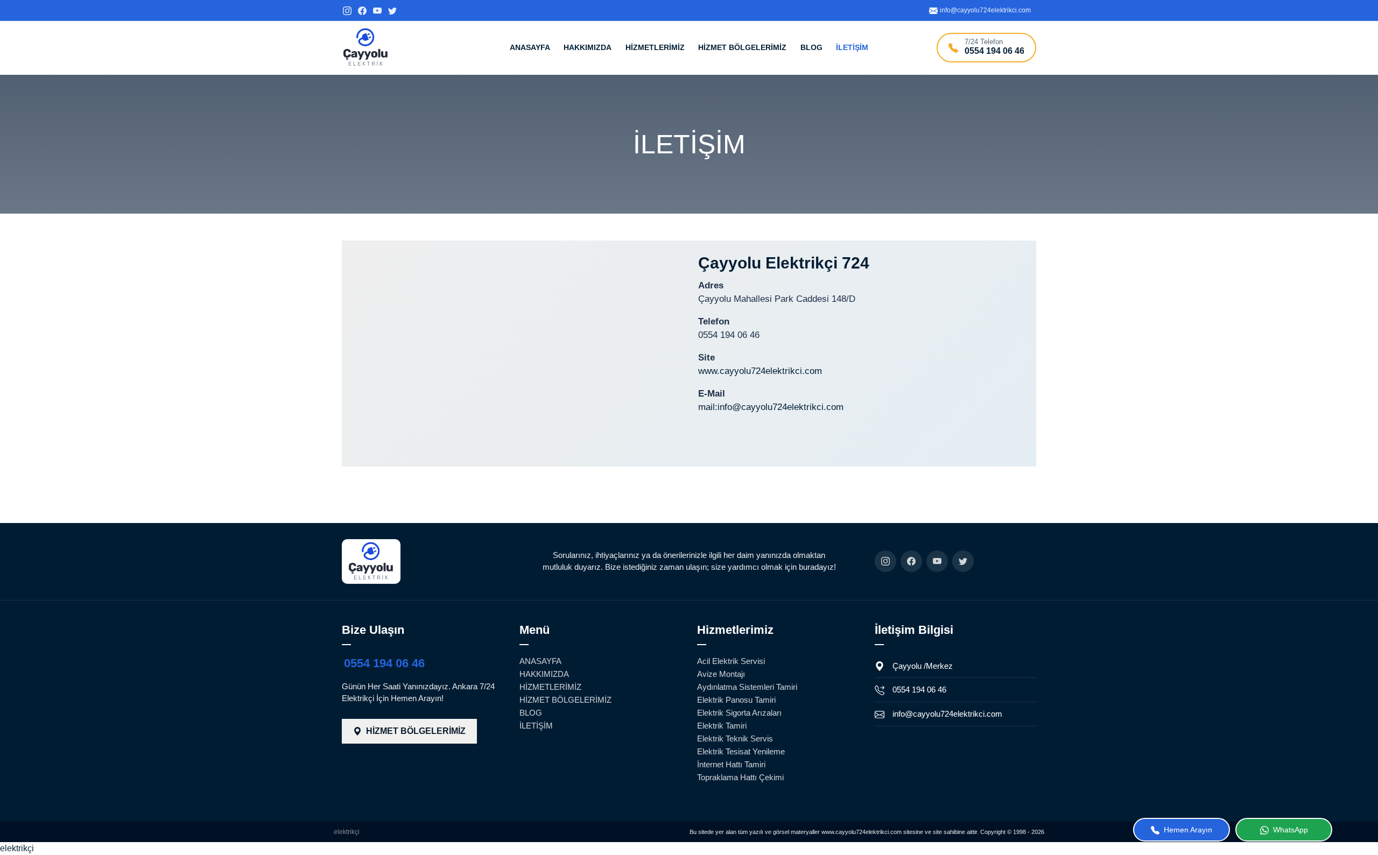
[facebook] (362, 10)
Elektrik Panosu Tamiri (736, 699)
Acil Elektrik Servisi (731, 661)
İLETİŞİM (852, 47)
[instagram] (347, 10)
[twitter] (392, 10)
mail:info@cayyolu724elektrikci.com (770, 407)
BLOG (811, 47)
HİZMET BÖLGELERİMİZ (742, 47)
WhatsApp (1289, 829)
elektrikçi (347, 832)
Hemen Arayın (1187, 829)
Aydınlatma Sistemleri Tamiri (747, 686)
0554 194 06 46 (384, 663)
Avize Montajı (721, 674)
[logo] (366, 47)
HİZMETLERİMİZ (655, 47)
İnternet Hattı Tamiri (731, 764)
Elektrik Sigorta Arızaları (739, 712)
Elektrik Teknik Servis (735, 738)
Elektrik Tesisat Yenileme (741, 751)
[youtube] (377, 10)
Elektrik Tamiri (722, 725)
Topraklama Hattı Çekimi (740, 777)
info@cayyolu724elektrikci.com (947, 713)
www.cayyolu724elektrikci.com (760, 371)
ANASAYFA (530, 47)
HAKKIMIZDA (587, 47)
